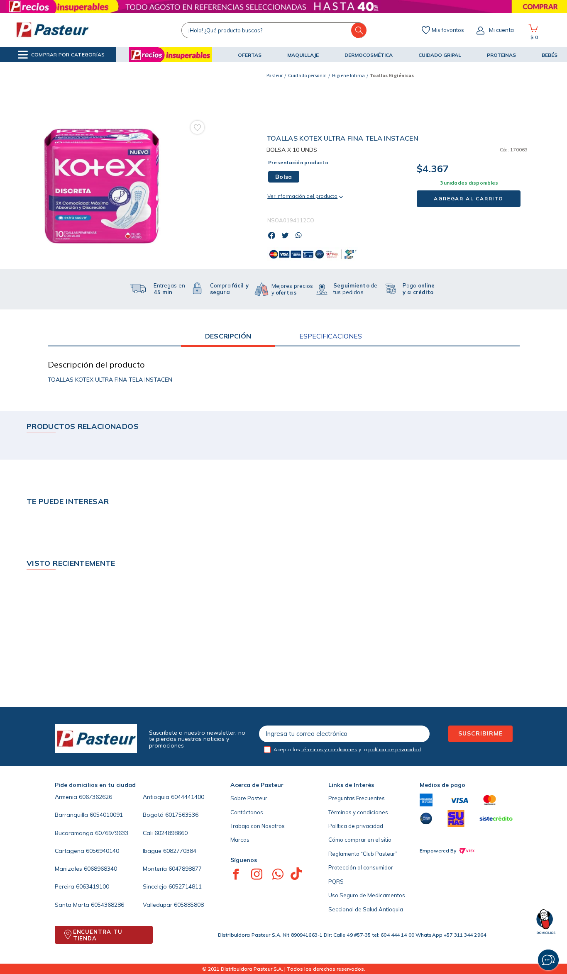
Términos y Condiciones (296, 941)
